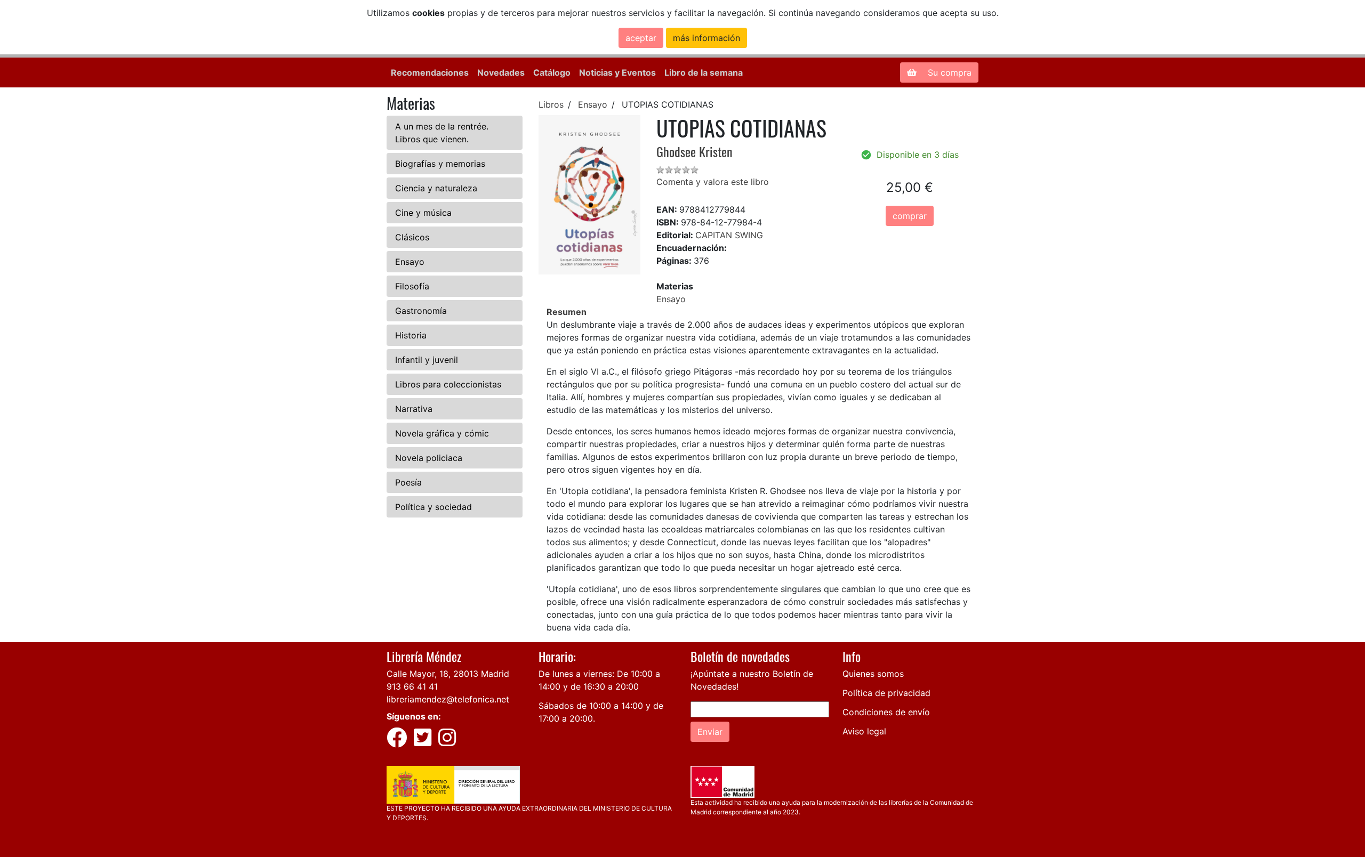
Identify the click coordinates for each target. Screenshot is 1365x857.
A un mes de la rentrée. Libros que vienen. (441, 132)
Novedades (501, 72)
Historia (411, 335)
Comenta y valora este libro (712, 181)
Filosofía (412, 286)
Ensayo (409, 261)
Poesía (408, 482)
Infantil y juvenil (426, 359)
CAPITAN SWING (729, 235)
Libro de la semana (703, 72)
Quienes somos (873, 673)
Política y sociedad (433, 507)
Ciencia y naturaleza (436, 188)
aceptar (640, 38)
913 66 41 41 (412, 686)
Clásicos (412, 237)
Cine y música (423, 212)
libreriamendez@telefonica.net (448, 699)
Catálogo (552, 72)
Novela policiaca (428, 457)
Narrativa (413, 408)
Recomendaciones (430, 72)
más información (706, 38)
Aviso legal (864, 731)
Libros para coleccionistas (448, 384)
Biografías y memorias (440, 163)
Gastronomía (421, 310)
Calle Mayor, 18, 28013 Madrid (448, 673)
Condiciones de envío (886, 712)
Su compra (948, 72)
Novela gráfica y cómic (442, 433)
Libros (551, 104)
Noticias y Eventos (617, 72)
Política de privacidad (886, 693)
